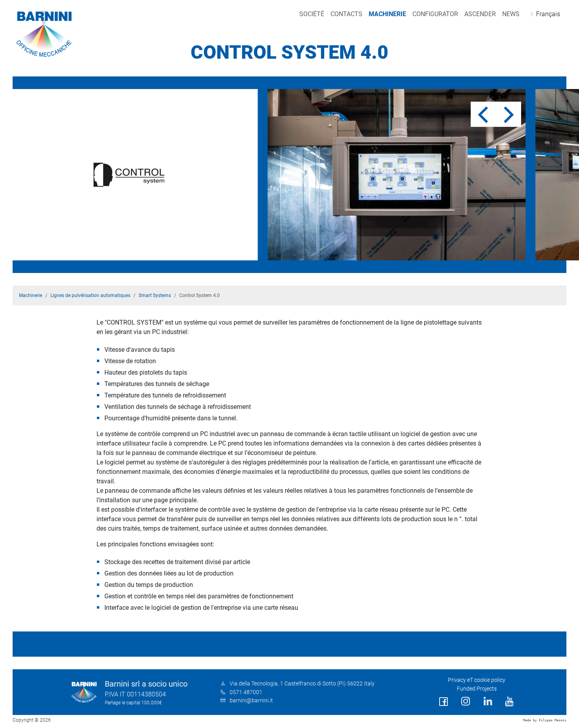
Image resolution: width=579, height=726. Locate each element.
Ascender (480, 14)
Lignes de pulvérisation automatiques (90, 295)
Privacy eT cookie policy (476, 680)
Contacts (346, 14)
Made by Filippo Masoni (544, 720)
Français (548, 14)
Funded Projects (477, 688)
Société (311, 14)
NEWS (511, 14)
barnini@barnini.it (251, 700)
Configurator (435, 14)
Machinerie (387, 14)
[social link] (443, 702)
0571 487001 (246, 692)
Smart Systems (155, 295)
